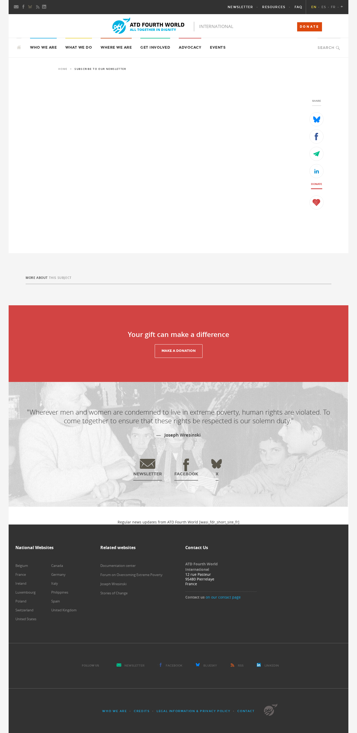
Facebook (174, 665)
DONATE (309, 27)
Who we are (114, 711)
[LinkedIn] (44, 7)
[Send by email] (316, 154)
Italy (54, 583)
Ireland (20, 583)
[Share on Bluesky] (316, 119)
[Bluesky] (30, 7)
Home (62, 69)
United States (25, 619)
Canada (57, 565)
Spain (55, 601)
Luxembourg (25, 592)
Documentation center (118, 565)
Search (326, 48)
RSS (241, 665)
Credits (141, 711)
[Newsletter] (16, 7)
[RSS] (37, 7)
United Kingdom (64, 610)
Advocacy (190, 47)
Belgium (21, 565)
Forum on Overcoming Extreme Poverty (131, 574)
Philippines (59, 592)
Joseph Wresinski (113, 584)
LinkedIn (271, 665)
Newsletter (134, 665)
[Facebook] (23, 7)
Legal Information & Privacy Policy (193, 711)
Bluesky (210, 665)
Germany (58, 574)
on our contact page (223, 597)
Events (218, 47)
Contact (246, 711)
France (20, 574)
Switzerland (24, 610)
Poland (20, 601)
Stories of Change (114, 593)
